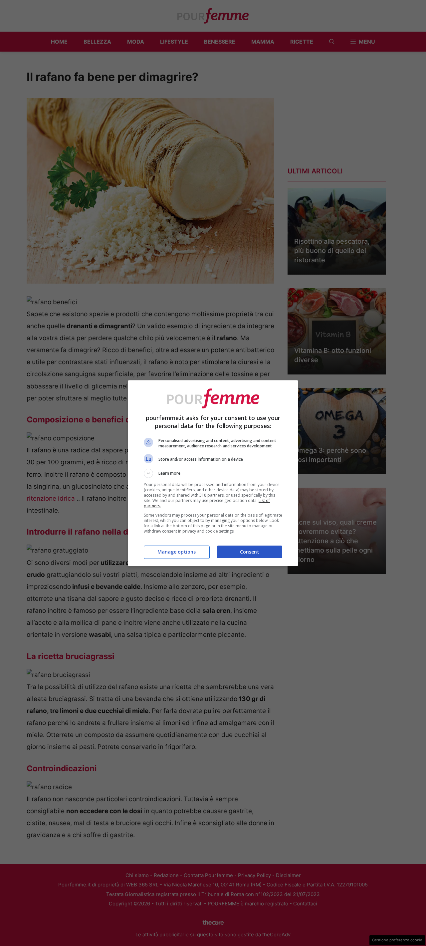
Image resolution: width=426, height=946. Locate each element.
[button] (213, 473)
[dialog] (213, 473)
